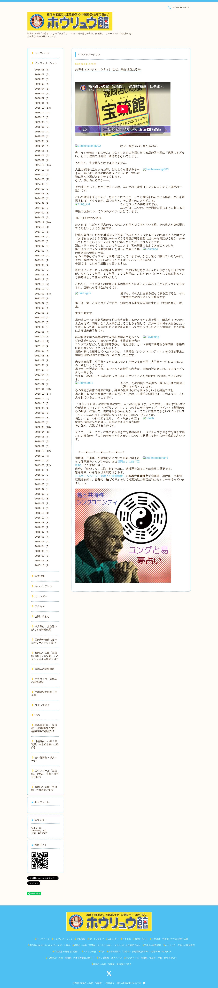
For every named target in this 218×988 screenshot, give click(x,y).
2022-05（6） (43, 312)
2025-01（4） (43, 160)
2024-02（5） (43, 212)
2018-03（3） (43, 551)
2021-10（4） (43, 346)
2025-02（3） (43, 155)
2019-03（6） (43, 493)
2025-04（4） (43, 146)
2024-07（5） (43, 188)
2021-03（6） (43, 379)
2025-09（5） (43, 122)
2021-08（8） (43, 355)
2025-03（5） (43, 150)
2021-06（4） (43, 365)
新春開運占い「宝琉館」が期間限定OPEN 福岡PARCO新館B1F (44, 728)
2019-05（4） (43, 484)
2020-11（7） (42, 398)
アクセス (40, 606)
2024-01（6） (43, 217)
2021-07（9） (43, 360)
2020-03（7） (43, 436)
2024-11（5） (42, 169)
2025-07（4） (43, 131)
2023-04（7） (43, 260)
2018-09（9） (43, 522)
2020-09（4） (43, 408)
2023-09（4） (43, 236)
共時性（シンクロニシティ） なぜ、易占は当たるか (108, 69)
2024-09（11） (43, 179)
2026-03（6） (43, 93)
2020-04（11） (43, 432)
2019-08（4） (43, 470)
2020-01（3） (43, 446)
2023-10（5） (43, 231)
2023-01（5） (43, 274)
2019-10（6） (43, 460)
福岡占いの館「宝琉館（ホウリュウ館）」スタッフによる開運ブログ (45, 655)
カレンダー (41, 596)
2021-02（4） (43, 384)
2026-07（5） (43, 74)
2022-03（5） (43, 322)
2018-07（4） (43, 532)
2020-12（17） (43, 393)
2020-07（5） (43, 417)
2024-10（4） (43, 174)
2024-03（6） (43, 207)
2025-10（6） (43, 117)
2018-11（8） (42, 513)
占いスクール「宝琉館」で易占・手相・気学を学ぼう (45, 773)
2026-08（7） (43, 69)
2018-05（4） (43, 541)
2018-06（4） (43, 536)
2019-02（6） (43, 498)
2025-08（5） (43, 126)
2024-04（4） (43, 203)
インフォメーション (46, 63)
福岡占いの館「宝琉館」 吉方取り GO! (100, 983)
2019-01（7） (43, 503)
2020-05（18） (43, 427)
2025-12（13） (43, 107)
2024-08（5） (43, 184)
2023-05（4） (43, 255)
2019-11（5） (42, 455)
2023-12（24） (43, 222)
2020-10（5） (43, 403)
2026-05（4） (43, 84)
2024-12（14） (43, 165)
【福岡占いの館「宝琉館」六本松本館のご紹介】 (45, 744)
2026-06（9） (43, 79)
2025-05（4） (43, 141)
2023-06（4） (43, 250)
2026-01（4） (43, 103)
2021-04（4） (43, 374)
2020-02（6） (43, 441)
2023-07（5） (43, 246)
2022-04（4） (43, 317)
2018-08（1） (43, 527)
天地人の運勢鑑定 (45, 668)
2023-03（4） (43, 265)
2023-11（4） (42, 227)
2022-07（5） (43, 303)
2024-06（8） (43, 193)
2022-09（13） (43, 293)
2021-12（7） (43, 336)
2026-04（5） (43, 88)
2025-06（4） (43, 136)
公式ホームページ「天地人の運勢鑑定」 (100, 475)
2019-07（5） (43, 474)
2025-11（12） (43, 112)
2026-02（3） (43, 98)
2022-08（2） (43, 298)
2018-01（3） (43, 560)
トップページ (42, 53)
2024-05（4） (43, 198)
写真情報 (40, 576)
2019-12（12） (43, 451)
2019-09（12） (43, 465)
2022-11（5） (42, 284)
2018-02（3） (43, 555)
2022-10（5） (43, 289)
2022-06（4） (43, 308)
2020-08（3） (43, 412)
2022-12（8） (43, 279)
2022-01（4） (43, 331)
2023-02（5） (43, 269)
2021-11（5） (42, 341)
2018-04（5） (43, 546)
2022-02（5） (43, 327)
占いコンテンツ (43, 586)
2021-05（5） (43, 370)
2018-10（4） (43, 517)
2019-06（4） (43, 479)
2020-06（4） (43, 422)
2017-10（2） (43, 565)
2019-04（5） (43, 489)
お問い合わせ (42, 616)
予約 (37, 715)
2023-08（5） (43, 241)
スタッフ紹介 (42, 705)
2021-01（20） (43, 389)
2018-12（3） (43, 508)
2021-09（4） (43, 350)
